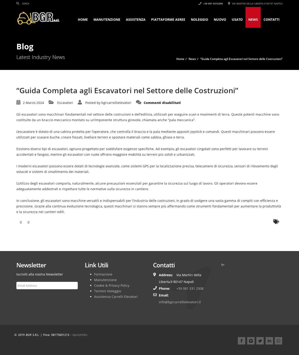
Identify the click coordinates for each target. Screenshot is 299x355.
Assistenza (136, 19)
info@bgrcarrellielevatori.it (180, 302)
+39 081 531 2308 (189, 288)
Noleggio (199, 19)
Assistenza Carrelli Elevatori (116, 296)
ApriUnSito (79, 335)
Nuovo (220, 19)
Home (83, 19)
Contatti (271, 19)
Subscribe (26, 297)
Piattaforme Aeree (168, 19)
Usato (237, 19)
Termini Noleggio (107, 291)
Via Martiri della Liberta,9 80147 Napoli (257, 3)
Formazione (103, 274)
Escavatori (65, 102)
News (253, 19)
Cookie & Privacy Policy (111, 285)
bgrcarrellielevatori (116, 102)
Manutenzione (106, 19)
